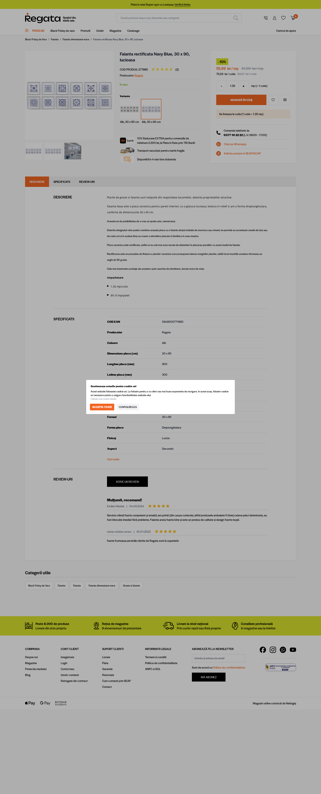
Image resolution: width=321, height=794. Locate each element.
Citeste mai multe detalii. (104, 399)
